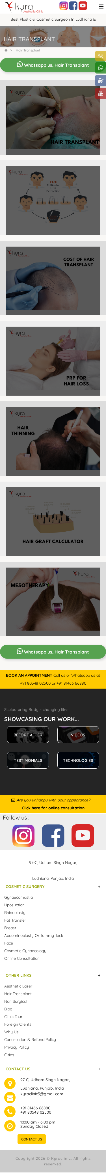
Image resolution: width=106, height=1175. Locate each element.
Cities (9, 1054)
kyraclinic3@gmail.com (41, 1093)
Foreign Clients (17, 1024)
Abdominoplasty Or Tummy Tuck (33, 935)
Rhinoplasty (14, 912)
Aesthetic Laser (18, 986)
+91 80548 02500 (35, 1112)
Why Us (11, 1031)
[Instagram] (63, 5)
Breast (10, 927)
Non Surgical (15, 1001)
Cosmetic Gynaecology (25, 950)
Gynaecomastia (18, 897)
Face (8, 943)
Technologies (78, 760)
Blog (8, 1009)
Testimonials (28, 760)
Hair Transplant (28, 50)
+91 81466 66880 (35, 1108)
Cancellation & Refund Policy (30, 1039)
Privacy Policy (16, 1047)
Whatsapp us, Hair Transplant (56, 65)
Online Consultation (22, 958)
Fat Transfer (15, 920)
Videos (78, 735)
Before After (28, 735)
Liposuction (14, 904)
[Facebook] (73, 5)
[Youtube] (83, 5)
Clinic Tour (13, 1016)
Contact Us (31, 1139)
